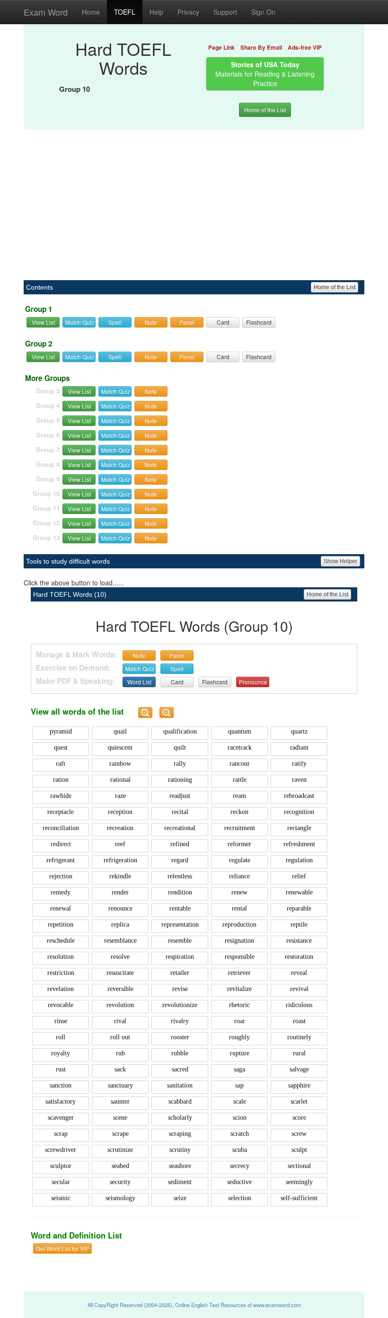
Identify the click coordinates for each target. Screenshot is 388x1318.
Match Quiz (79, 322)
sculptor (60, 1165)
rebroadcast (299, 795)
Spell (115, 322)
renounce (120, 908)
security (120, 1181)
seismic (61, 1198)
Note (151, 322)
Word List (139, 682)
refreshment (299, 844)
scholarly (180, 1117)
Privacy (188, 12)
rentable (180, 908)
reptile (299, 924)
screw (299, 1133)
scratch (239, 1133)
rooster (180, 1037)
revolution (120, 1004)
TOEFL (124, 12)
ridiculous (299, 1004)
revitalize (239, 988)
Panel (186, 322)
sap (239, 1085)
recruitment (239, 827)
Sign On (263, 12)
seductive (239, 1181)
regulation (299, 860)
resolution (60, 956)
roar (239, 1021)
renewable (299, 892)
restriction (60, 972)
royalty (60, 1053)
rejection (60, 876)
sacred (180, 1069)
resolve (120, 956)
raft (60, 763)
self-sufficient (299, 1198)
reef (120, 844)
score (299, 1117)
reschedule (61, 940)
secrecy (239, 1165)
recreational (179, 827)
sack (120, 1069)
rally (180, 763)
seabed (120, 1165)
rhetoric (239, 1004)
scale (239, 1101)
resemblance (120, 940)
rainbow (120, 763)
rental (239, 908)
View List (43, 322)
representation (180, 924)
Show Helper (340, 561)
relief (299, 876)
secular (61, 1181)
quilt (180, 747)
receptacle (60, 811)
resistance (299, 940)
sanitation (180, 1085)
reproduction (239, 924)
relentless (180, 876)
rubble (179, 1053)
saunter (120, 1101)
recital (180, 811)
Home (91, 12)
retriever (239, 972)
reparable (299, 908)
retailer (179, 972)
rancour (239, 763)
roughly (239, 1037)
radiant (299, 747)
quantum (239, 731)
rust (61, 1069)
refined (179, 844)
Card (223, 322)
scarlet (299, 1101)
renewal (60, 908)
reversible (120, 988)
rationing (180, 779)
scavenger (61, 1117)
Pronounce (253, 682)
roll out (120, 1037)
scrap (61, 1133)
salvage (299, 1069)
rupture (239, 1053)
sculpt (299, 1149)
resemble (180, 940)
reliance (239, 876)
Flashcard (259, 322)
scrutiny (180, 1149)
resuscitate (120, 972)
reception (120, 811)
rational (120, 779)
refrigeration (120, 860)
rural (299, 1053)
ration (61, 779)
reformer (239, 844)
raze (120, 795)
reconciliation (61, 827)
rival (120, 1021)
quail (120, 731)
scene (120, 1117)
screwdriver (60, 1149)
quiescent (120, 747)
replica (120, 924)
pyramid (61, 731)
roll (60, 1037)
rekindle (120, 876)
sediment (180, 1181)
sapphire (299, 1085)
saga (239, 1069)
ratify (299, 763)
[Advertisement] (194, 199)
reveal (299, 972)
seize (180, 1198)
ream (239, 795)
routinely (299, 1037)
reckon (239, 811)
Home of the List (265, 110)
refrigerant (60, 860)
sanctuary (120, 1085)
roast (299, 1021)
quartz (299, 731)
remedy (61, 892)
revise (180, 988)
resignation (239, 940)
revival (299, 988)
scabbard (180, 1101)
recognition (299, 811)
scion (240, 1117)
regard (179, 860)
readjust (179, 795)
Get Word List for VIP (62, 1248)
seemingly (299, 1181)
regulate (239, 860)
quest (61, 747)
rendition (180, 892)
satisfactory (60, 1101)
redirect (61, 844)
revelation (60, 988)
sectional (299, 1165)
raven (299, 779)
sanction (60, 1085)
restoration (299, 956)
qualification (180, 731)
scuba (239, 1149)
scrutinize (120, 1149)
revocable (60, 1004)
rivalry (180, 1021)
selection (239, 1198)
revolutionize (179, 1004)
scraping (180, 1133)
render (120, 892)
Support (225, 12)
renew (239, 892)
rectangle (299, 827)
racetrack (240, 747)
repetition (60, 924)
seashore (180, 1165)
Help (156, 12)
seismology (120, 1198)
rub (120, 1053)
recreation (120, 827)
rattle (240, 779)
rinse (60, 1021)
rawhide (60, 795)
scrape (120, 1133)
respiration (180, 956)
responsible (240, 956)
